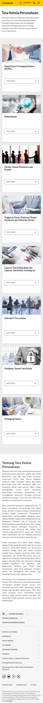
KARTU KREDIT (8, 641)
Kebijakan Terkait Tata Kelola (18, 368)
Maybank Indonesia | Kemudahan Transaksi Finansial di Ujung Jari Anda (17, 614)
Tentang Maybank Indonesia (10, 618)
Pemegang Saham (12, 419)
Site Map (33, 685)
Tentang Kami (7, 685)
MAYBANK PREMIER (10, 649)
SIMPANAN (6, 636)
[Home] (3, 613)
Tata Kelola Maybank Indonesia (13, 622)
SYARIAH (5, 654)
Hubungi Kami (21, 685)
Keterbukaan (10, 116)
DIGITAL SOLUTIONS (9, 632)
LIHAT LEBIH (10, 81)
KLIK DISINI (9, 701)
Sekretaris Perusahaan (15, 318)
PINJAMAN (6, 645)
